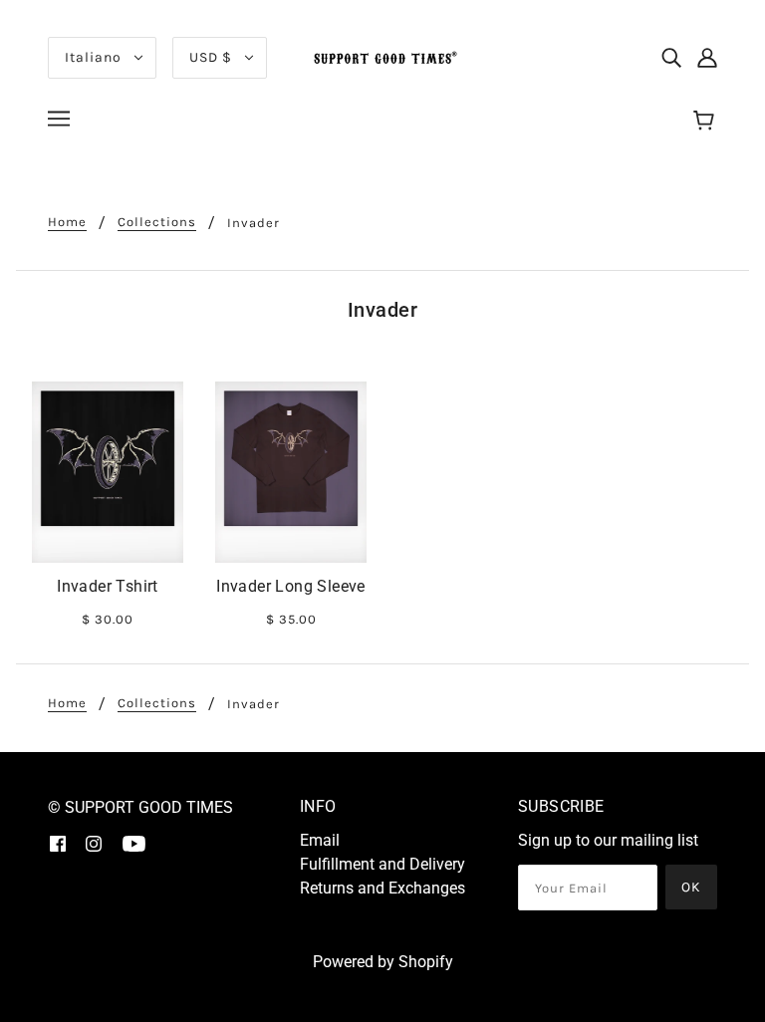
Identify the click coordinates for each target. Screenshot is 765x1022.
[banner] (382, 56)
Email (320, 840)
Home (67, 222)
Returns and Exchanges (382, 888)
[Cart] (706, 121)
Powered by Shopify (383, 961)
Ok (691, 887)
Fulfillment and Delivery (382, 864)
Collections (157, 222)
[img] (671, 58)
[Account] (707, 58)
